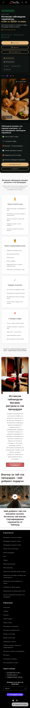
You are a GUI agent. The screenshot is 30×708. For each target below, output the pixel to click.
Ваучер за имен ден (9, 637)
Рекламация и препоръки (10, 626)
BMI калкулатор (8, 567)
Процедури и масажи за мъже (12, 545)
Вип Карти (6, 655)
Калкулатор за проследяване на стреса (12, 582)
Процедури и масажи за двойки (12, 537)
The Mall (7, 66)
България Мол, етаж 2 (13, 672)
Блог (4, 556)
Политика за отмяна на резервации (13, 651)
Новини (5, 560)
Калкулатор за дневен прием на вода (14, 571)
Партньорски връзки (9, 564)
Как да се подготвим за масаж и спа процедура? (14, 596)
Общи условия (7, 622)
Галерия (5, 611)
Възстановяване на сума (10, 662)
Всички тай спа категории (10, 548)
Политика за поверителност (11, 630)
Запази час (16, 47)
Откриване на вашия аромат (11, 587)
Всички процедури (8, 552)
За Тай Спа (6, 607)
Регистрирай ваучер (16, 51)
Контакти (6, 615)
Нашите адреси (7, 619)
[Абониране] (25, 689)
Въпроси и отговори (9, 634)
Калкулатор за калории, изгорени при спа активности (14, 576)
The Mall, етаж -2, (12, 675)
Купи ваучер (16, 42)
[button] (3, 2)
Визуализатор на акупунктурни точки (14, 591)
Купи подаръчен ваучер (15, 164)
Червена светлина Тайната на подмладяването (12, 646)
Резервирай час (15, 168)
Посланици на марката (10, 659)
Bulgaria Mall (8, 69)
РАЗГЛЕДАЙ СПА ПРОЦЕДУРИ (15, 464)
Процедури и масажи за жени (12, 541)
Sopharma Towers (16, 66)
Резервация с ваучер (9, 641)
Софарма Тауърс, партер (14, 677)
